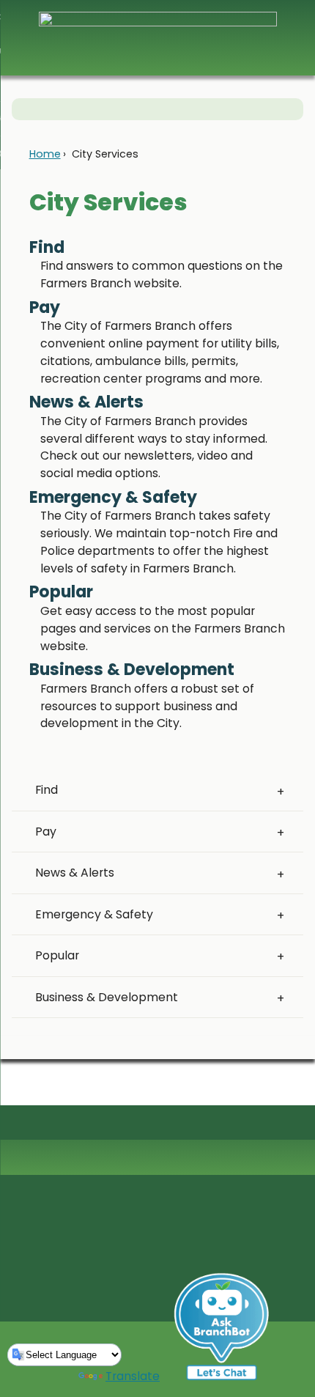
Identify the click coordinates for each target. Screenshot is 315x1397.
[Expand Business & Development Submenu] (280, 997)
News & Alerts (74, 872)
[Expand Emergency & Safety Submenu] (280, 914)
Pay (45, 831)
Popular (57, 955)
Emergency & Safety (94, 914)
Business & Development (106, 997)
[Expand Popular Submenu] (280, 955)
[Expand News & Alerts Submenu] (280, 872)
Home (45, 154)
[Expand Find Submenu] (280, 790)
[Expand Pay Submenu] (280, 831)
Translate (132, 1376)
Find (46, 789)
